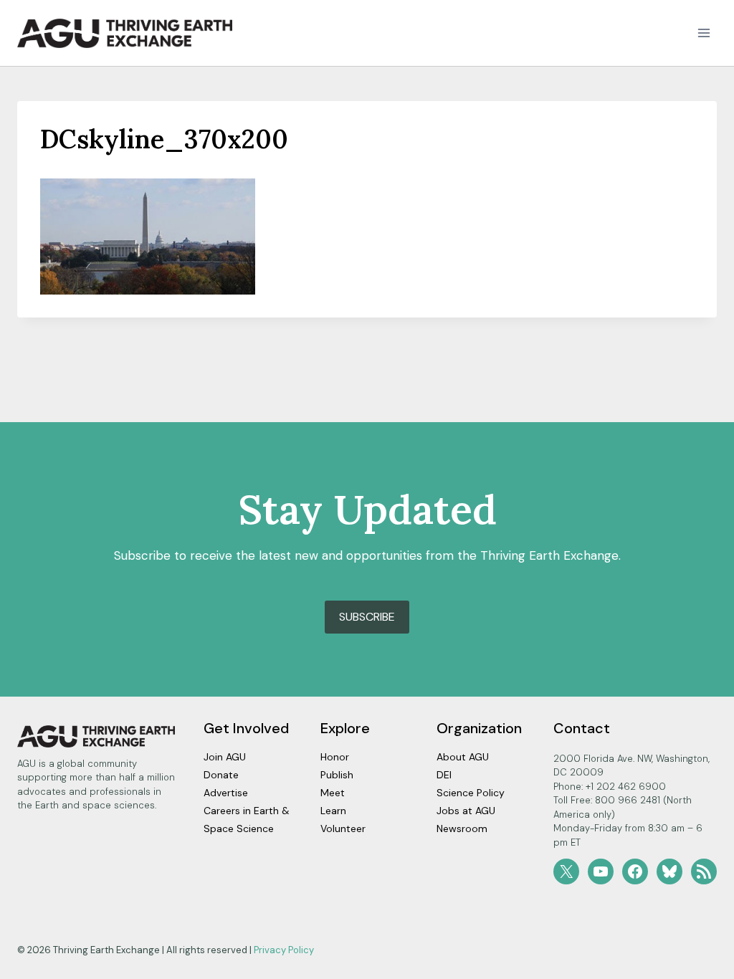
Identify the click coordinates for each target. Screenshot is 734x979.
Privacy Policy (284, 950)
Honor (334, 756)
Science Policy (471, 792)
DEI (444, 774)
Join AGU (225, 756)
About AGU (463, 756)
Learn (333, 810)
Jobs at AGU (466, 810)
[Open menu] (703, 33)
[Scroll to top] (697, 964)
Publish (336, 774)
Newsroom (462, 828)
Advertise (226, 792)
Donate (221, 774)
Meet (332, 792)
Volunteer (343, 828)
